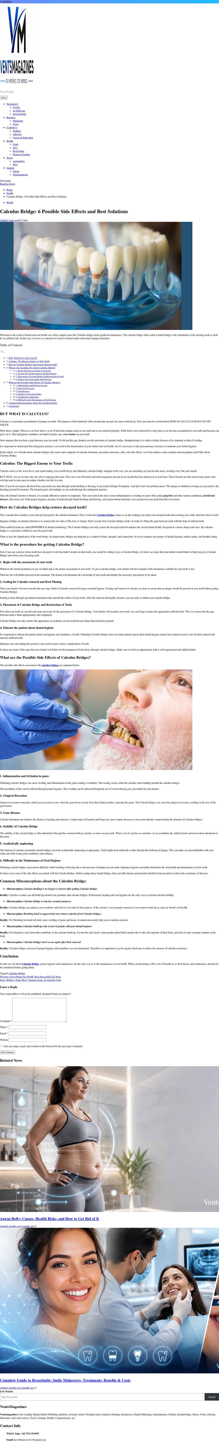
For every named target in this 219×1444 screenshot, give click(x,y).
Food (15, 144)
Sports (16, 171)
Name (4, 1027)
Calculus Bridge (17, 973)
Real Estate (18, 151)
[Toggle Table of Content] (2, 352)
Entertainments (20, 174)
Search (211, 1397)
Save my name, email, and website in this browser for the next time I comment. (43, 1046)
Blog (15, 164)
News (16, 124)
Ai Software (19, 110)
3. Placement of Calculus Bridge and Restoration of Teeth (40, 376)
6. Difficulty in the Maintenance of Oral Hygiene (36, 399)
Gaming (10, 167)
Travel (9, 157)
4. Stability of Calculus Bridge (28, 394)
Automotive (19, 161)
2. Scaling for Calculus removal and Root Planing (36, 373)
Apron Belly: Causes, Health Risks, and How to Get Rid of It (49, 1218)
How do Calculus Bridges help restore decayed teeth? (33, 364)
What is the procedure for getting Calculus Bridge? (32, 367)
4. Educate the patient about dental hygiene (33, 379)
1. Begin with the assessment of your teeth (33, 370)
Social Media (19, 114)
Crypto (16, 107)
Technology (12, 104)
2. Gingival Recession (25, 388)
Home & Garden (21, 154)
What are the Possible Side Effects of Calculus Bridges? (34, 382)
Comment (6, 1021)
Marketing (18, 120)
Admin (3, 220)
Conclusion (14, 406)
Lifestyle (17, 134)
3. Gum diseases (22, 391)
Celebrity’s (11, 127)
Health (9, 141)
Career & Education (23, 137)
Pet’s (15, 147)
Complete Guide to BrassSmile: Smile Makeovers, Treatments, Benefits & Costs (65, 1380)
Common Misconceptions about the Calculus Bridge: (33, 402)
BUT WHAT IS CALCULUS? (23, 358)
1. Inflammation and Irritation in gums (31, 385)
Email (4, 1033)
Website (4, 1039)
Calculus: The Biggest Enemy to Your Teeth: (29, 361)
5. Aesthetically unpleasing (27, 396)
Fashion (17, 130)
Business (10, 117)
